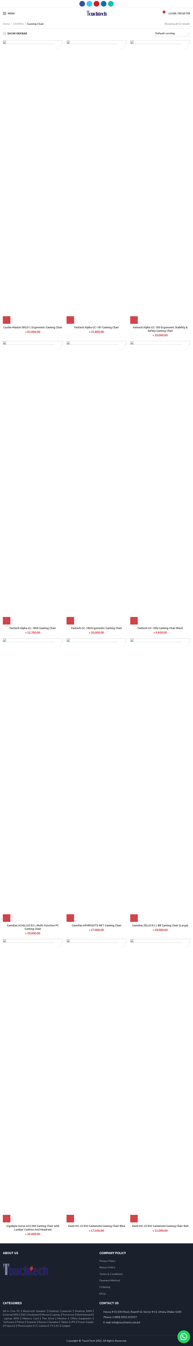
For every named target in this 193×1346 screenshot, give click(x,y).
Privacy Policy (107, 1260)
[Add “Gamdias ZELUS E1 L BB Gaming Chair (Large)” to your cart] (134, 918)
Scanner (31, 1322)
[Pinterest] (96, 4)
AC (57, 1325)
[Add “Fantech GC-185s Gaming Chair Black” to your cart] (134, 621)
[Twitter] (89, 4)
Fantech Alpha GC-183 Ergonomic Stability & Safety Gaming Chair (160, 329)
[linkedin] (103, 4)
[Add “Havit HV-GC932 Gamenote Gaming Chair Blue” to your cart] (70, 1218)
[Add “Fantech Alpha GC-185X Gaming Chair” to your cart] (6, 621)
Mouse (46, 1314)
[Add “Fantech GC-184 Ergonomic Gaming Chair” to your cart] (70, 621)
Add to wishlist (57, 45)
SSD (23, 1314)
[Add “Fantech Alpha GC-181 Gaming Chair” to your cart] (70, 320)
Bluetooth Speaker (34, 1311)
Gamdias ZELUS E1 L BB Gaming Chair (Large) (160, 925)
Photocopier (25, 1325)
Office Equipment (81, 1318)
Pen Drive (48, 1318)
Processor (68, 1314)
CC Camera (41, 1325)
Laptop (56, 1314)
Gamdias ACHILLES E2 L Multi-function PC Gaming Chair (33, 927)
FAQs (102, 1293)
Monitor (62, 1318)
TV (52, 1325)
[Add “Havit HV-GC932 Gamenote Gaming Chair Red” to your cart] (134, 1218)
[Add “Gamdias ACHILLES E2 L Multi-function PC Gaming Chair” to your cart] (6, 918)
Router (42, 1322)
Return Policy (107, 1267)
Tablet (64, 1322)
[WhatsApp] (111, 4)
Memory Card (30, 1318)
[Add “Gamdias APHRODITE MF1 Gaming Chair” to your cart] (70, 918)
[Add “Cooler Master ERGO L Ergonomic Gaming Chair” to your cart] (6, 320)
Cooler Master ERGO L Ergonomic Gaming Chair (32, 327)
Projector (9, 1325)
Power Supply (85, 1322)
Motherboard (84, 1314)
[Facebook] (82, 4)
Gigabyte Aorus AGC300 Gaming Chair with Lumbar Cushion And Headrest (32, 1227)
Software (9, 1322)
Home (6, 23)
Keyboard (34, 1314)
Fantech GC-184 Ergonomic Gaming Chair (96, 628)
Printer (20, 1322)
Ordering (104, 1287)
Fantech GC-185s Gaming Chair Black (160, 628)
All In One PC (11, 1311)
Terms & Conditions (111, 1273)
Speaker (54, 1322)
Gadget (65, 1325)
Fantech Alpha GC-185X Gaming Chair (33, 628)
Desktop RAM (83, 1311)
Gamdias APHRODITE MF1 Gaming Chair (97, 925)
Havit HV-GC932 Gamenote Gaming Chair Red (160, 1225)
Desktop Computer (60, 1311)
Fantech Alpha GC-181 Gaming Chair (96, 327)
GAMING (18, 23)
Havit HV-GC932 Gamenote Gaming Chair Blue (96, 1225)
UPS (72, 1322)
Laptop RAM (11, 1318)
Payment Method (109, 1280)
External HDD (11, 1314)
